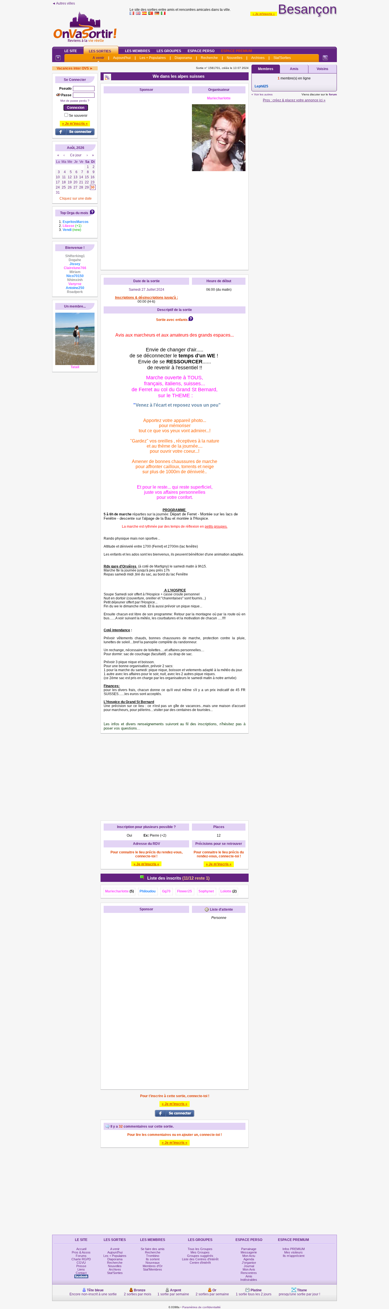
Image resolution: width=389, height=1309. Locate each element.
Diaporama (183, 58)
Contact (81, 1273)
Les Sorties (100, 51)
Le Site (70, 51)
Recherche (209, 58)
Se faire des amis (153, 1249)
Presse (81, 1266)
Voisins (322, 69)
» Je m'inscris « (264, 13)
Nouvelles (234, 58)
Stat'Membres (152, 1269)
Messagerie (249, 1252)
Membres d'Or (153, 1266)
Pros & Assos (81, 1252)
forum (333, 94)
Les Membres (137, 51)
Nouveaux (153, 1262)
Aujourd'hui (122, 58)
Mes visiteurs (293, 1252)
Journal (249, 1266)
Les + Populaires (153, 58)
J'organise (249, 1262)
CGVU (81, 1262)
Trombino (152, 1255)
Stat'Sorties (282, 58)
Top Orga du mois (74, 213)
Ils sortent (152, 1259)
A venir (98, 58)
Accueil (81, 1249)
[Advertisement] (233, 29)
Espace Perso (201, 51)
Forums (81, 1255)
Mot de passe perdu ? (74, 100)
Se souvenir (78, 116)
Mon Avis (249, 1269)
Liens (81, 1269)
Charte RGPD (81, 1259)
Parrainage (248, 1249)
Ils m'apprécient (293, 1255)
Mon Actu (248, 1255)
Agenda (248, 1259)
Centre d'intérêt (200, 1262)
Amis (294, 69)
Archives (258, 58)
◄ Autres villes (63, 3)
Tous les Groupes (200, 1249)
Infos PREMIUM (293, 1249)
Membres (265, 69)
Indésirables (248, 1279)
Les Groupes (169, 51)
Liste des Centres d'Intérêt (200, 1259)
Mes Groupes (200, 1252)
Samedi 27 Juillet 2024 (146, 290)
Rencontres (249, 1273)
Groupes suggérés (200, 1255)
